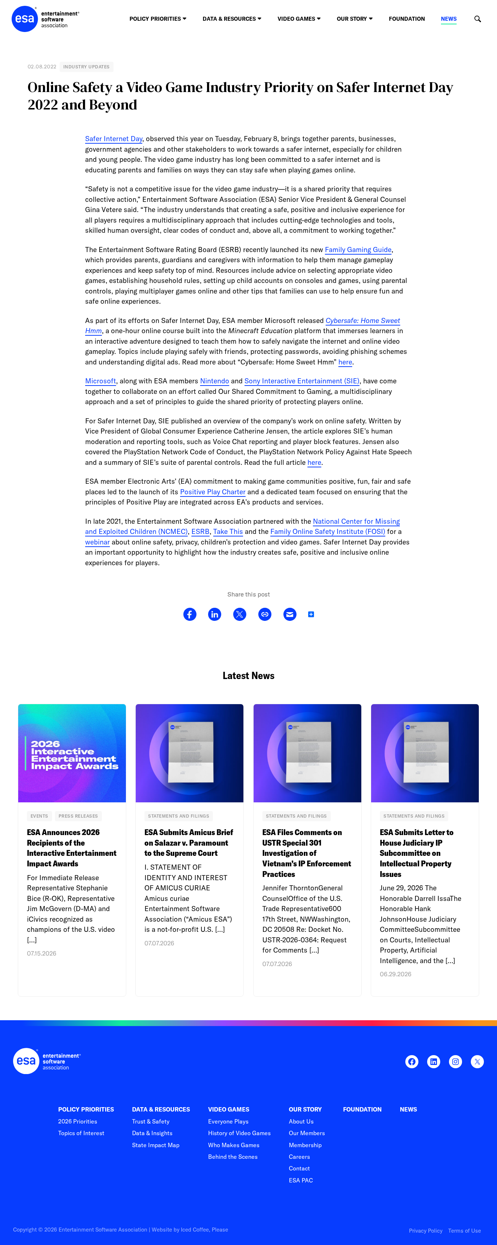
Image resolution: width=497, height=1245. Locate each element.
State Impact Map (155, 1145)
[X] (239, 615)
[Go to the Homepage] (46, 19)
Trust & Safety (151, 1121)
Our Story (305, 1109)
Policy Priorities (86, 1109)
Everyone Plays (228, 1121)
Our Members (307, 1133)
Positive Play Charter (213, 491)
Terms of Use (464, 1230)
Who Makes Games (233, 1145)
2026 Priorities (77, 1121)
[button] (477, 19)
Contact (299, 1168)
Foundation (407, 18)
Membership (305, 1145)
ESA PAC (301, 1180)
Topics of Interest (81, 1133)
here (345, 362)
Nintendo (214, 380)
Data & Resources (161, 1109)
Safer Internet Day (113, 138)
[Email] (290, 615)
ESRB (200, 531)
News (449, 18)
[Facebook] (190, 615)
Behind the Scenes (233, 1156)
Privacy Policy (425, 1230)
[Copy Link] (265, 615)
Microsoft (100, 380)
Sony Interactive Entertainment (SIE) (301, 380)
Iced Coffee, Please (204, 1229)
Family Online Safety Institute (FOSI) (327, 531)
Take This (228, 531)
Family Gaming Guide (358, 249)
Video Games (228, 1109)
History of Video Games (239, 1133)
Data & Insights (152, 1133)
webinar (97, 542)
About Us (301, 1121)
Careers (299, 1156)
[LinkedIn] (215, 615)
